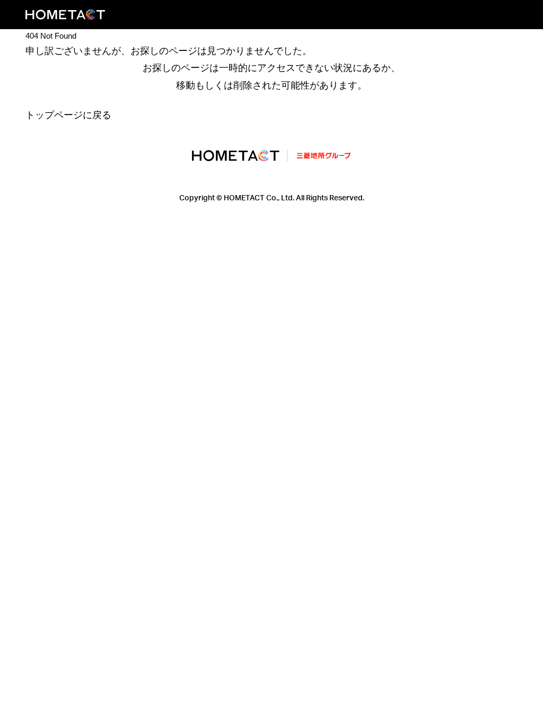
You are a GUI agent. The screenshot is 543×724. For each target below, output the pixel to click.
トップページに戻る (68, 115)
